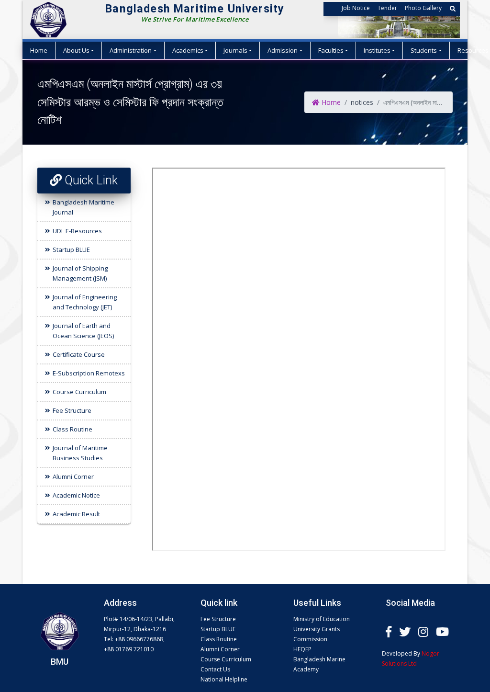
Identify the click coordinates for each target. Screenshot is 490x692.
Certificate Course (79, 354)
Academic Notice (76, 495)
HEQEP (302, 649)
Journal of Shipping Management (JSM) (80, 273)
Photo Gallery (423, 8)
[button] (452, 9)
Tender (387, 8)
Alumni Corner (73, 476)
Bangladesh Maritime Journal (83, 207)
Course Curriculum (79, 391)
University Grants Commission (316, 634)
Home (38, 50)
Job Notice (356, 8)
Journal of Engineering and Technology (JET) (85, 302)
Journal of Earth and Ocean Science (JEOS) (83, 330)
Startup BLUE (71, 249)
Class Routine (72, 429)
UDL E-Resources (77, 231)
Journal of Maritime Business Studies (80, 452)
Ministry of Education (321, 619)
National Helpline (223, 679)
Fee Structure (72, 410)
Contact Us (215, 669)
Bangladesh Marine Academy (319, 664)
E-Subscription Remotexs (89, 373)
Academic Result (76, 514)
